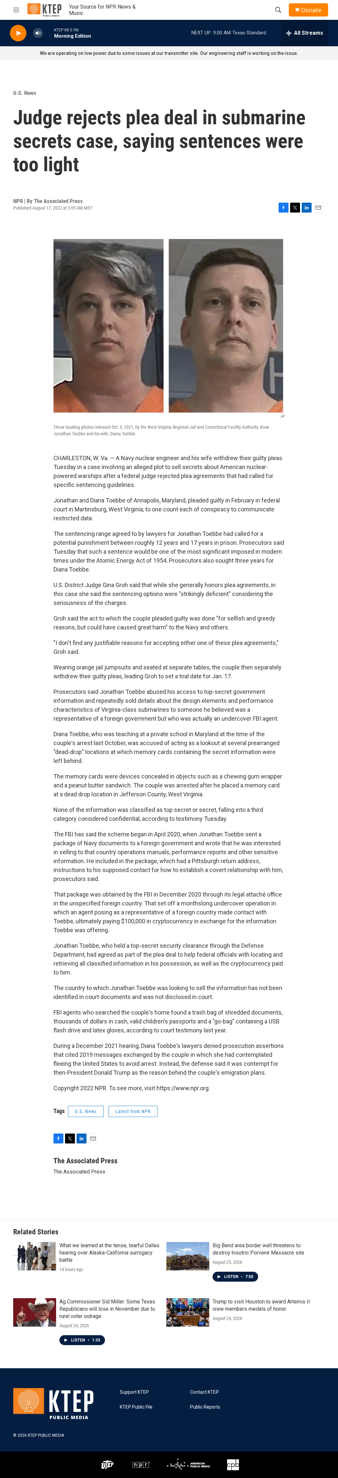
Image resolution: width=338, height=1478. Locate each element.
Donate (311, 10)
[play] (18, 33)
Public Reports (205, 1407)
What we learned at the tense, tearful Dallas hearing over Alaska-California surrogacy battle (109, 1252)
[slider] (49, 32)
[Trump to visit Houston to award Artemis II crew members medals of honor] (187, 1312)
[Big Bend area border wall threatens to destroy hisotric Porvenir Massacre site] (187, 1256)
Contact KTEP (204, 1392)
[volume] (38, 33)
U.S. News (24, 93)
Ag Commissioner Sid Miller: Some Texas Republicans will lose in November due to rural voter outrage (107, 1308)
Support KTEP (134, 1392)
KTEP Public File (136, 1407)
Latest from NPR (133, 1111)
